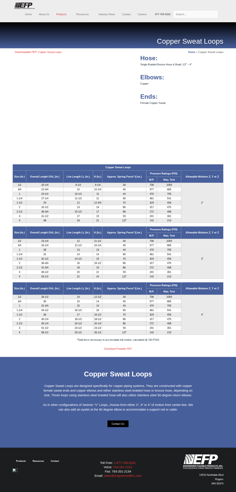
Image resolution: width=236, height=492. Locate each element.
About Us (44, 14)
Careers (142, 14)
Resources (82, 14)
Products (61, 14)
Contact (126, 14)
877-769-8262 (163, 14)
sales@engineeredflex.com (122, 476)
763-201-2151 (122, 467)
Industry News (107, 14)
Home (28, 14)
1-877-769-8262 (125, 463)
